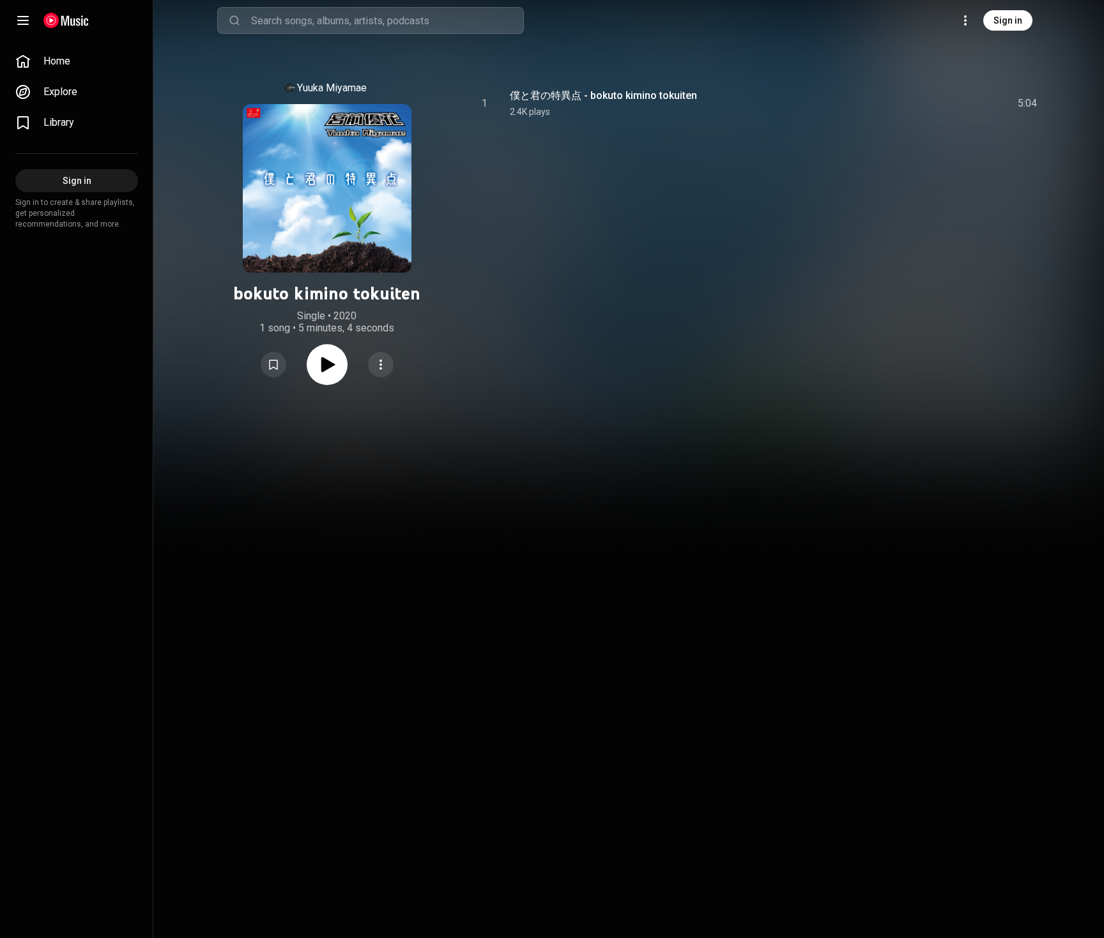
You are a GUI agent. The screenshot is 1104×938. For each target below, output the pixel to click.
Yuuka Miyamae (332, 88)
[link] (76, 61)
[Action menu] (381, 364)
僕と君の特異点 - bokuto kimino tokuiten (603, 95)
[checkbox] (1028, 103)
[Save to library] (273, 364)
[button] (273, 364)
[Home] (66, 20)
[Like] (930, 103)
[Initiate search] (234, 20)
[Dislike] (955, 103)
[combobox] (387, 20)
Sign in (1007, 20)
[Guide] (23, 20)
